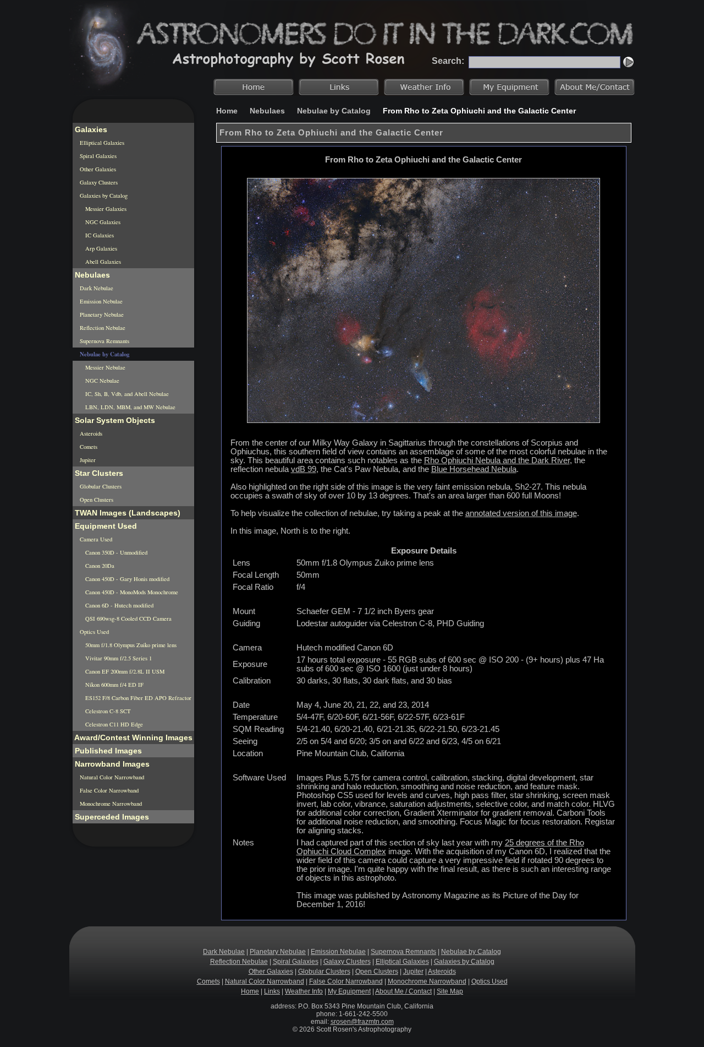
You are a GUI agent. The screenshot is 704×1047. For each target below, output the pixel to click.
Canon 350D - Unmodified (115, 552)
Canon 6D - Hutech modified (118, 605)
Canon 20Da (99, 565)
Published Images (107, 750)
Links (272, 991)
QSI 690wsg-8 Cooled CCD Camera (128, 618)
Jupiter (87, 460)
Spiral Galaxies (97, 156)
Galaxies (90, 129)
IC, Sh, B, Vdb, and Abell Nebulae (126, 394)
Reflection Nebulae (101, 328)
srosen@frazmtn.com (362, 1022)
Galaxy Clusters (98, 182)
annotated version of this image (521, 513)
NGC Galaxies (102, 222)
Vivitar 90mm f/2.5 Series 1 (118, 658)
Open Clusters (95, 499)
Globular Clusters (100, 486)
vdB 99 (303, 469)
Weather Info (304, 991)
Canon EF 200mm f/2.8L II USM (124, 671)
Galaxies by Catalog (103, 195)
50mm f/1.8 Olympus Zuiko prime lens (130, 645)
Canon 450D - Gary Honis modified (126, 579)
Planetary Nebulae (101, 314)
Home (227, 110)
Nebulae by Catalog (334, 110)
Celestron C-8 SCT (107, 711)
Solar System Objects (114, 420)
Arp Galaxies (100, 248)
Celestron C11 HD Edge (113, 724)
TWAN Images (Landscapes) (126, 512)
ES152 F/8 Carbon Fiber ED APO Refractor (137, 698)
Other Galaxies (97, 169)
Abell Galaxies (102, 261)
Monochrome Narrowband (110, 803)
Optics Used (93, 632)
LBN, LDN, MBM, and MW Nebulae (129, 407)
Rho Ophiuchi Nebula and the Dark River (497, 460)
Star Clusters (98, 473)
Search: (448, 61)
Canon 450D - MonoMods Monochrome (131, 592)
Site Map (450, 991)
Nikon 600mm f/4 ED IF (114, 684)
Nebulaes (267, 110)
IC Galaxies (99, 235)
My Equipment (349, 991)
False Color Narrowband (108, 790)
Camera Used (95, 539)
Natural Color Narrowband (111, 777)
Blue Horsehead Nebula (473, 469)
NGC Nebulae (101, 380)
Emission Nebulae (100, 301)
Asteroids (90, 433)
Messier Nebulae (104, 367)
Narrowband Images (111, 764)
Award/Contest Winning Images (133, 737)
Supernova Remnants (103, 341)
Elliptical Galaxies (101, 143)
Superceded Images (111, 816)
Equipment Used (105, 526)
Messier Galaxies (105, 209)
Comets (87, 447)
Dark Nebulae (95, 288)
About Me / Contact (403, 991)
